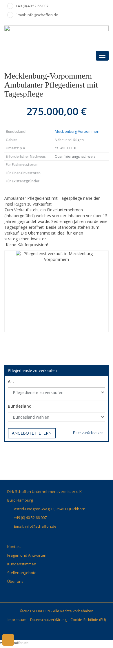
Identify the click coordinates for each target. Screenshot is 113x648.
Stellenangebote (22, 572)
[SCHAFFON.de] (56, 35)
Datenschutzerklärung (48, 619)
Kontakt (14, 546)
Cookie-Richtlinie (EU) (88, 619)
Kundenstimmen (21, 564)
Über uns (15, 581)
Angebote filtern (32, 433)
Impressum (17, 619)
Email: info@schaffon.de (37, 14)
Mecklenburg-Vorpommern (78, 131)
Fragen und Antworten (26, 555)
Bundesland (20, 406)
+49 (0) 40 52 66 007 (32, 5)
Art (11, 381)
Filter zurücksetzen (88, 432)
